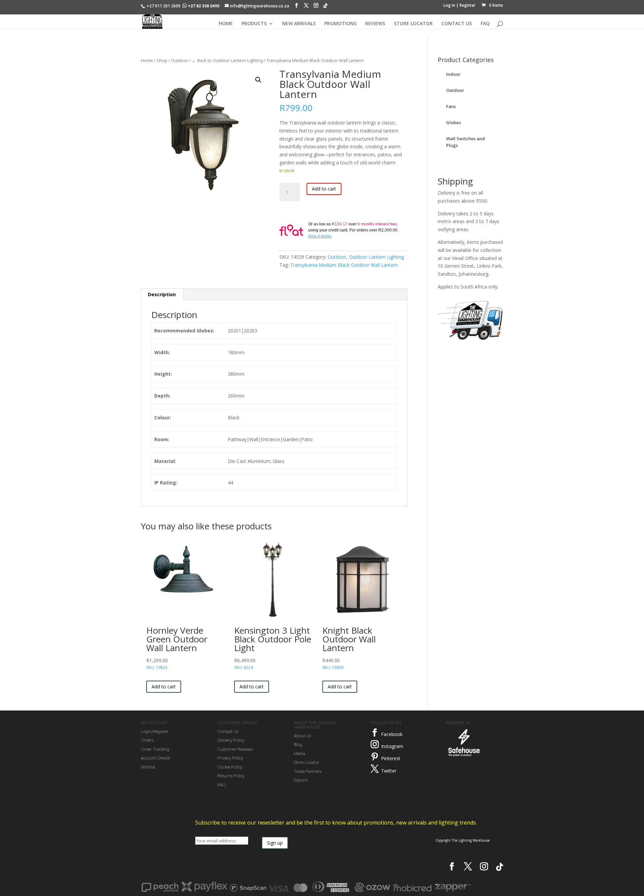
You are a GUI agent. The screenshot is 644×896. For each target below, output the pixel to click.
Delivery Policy (230, 740)
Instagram (392, 746)
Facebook (391, 734)
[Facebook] (296, 7)
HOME (226, 24)
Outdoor (179, 60)
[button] (258, 80)
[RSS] (325, 7)
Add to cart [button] (164, 686)
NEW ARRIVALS (299, 24)
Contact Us (227, 731)
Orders (147, 740)
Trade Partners (308, 771)
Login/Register (154, 731)
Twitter (388, 771)
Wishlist (148, 767)
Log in (449, 5)
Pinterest (390, 758)
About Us (302, 735)
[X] (306, 7)
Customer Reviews (235, 749)
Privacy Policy (230, 757)
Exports (301, 780)
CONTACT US (456, 24)
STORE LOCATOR (413, 24)
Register (468, 5)
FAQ (485, 24)
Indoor (453, 74)
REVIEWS (375, 24)
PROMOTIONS (340, 24)
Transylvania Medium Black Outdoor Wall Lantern (344, 265)
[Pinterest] (375, 757)
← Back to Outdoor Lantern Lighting (227, 60)
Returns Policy (231, 775)
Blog (298, 744)
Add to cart (324, 189)
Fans (451, 106)
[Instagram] (316, 7)
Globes (453, 122)
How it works (319, 236)
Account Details (155, 757)
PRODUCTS (254, 24)
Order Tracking (155, 749)
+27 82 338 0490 (203, 6)
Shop (162, 60)
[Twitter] (375, 769)
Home (147, 60)
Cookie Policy (229, 767)
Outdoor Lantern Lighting (376, 257)
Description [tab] (162, 294)
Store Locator (306, 762)
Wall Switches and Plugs (465, 142)
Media (299, 753)
